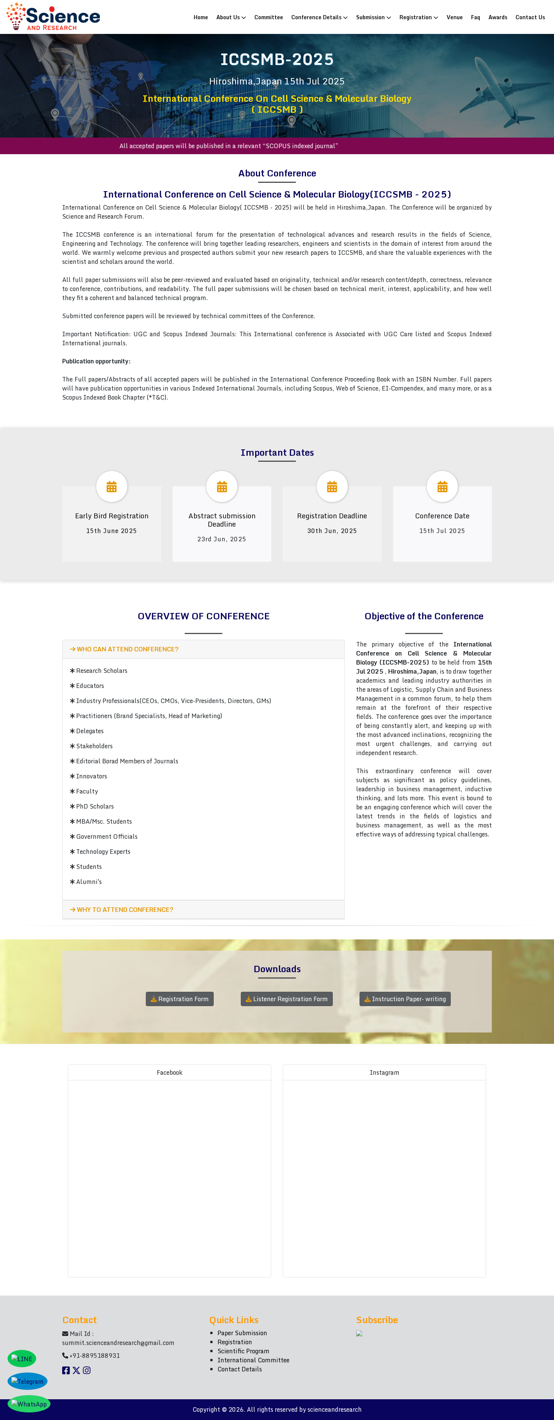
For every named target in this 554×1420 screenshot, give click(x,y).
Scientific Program (243, 1351)
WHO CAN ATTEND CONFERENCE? (127, 649)
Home (202, 16)
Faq (475, 17)
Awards (497, 17)
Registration (416, 17)
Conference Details (317, 17)
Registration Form (183, 999)
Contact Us (530, 17)
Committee (268, 17)
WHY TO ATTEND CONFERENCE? (124, 909)
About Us (228, 17)
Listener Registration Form (290, 999)
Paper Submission (242, 1333)
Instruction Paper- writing (408, 999)
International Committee (253, 1360)
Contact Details (239, 1369)
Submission (371, 17)
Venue (455, 17)
